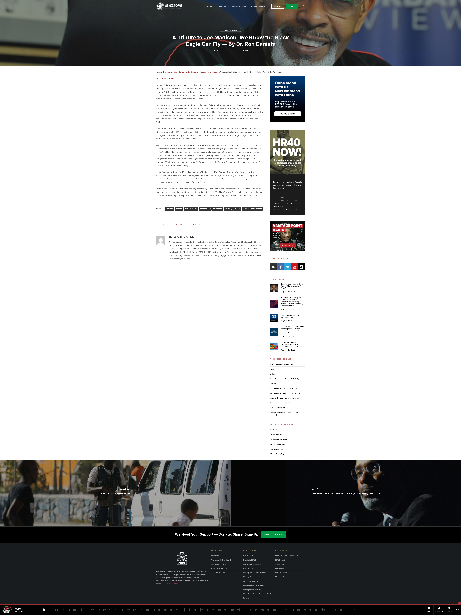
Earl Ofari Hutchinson (278, 444)
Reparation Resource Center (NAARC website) (284, 414)
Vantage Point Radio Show (253, 585)
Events (272, 369)
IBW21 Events (280, 560)
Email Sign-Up (248, 568)
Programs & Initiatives (220, 568)
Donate (276, 194)
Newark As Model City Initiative (282, 403)
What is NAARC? (280, 197)
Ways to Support (274, 535)
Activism (170, 209)
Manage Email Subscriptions (254, 573)
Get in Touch (248, 556)
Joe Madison (205, 209)
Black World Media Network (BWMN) (284, 379)
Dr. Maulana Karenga (278, 439)
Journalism (218, 209)
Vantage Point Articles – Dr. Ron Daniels (285, 388)
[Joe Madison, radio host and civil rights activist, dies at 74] (345, 493)
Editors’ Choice (281, 573)
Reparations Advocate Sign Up (285, 209)
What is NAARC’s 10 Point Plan (285, 200)
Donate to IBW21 (249, 560)
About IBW (215, 556)
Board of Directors (218, 564)
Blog (175, 72)
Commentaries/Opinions (188, 72)
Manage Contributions (252, 564)
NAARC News (279, 206)
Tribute (237, 209)
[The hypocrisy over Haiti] (115, 493)
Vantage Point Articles (230, 30)
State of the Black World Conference (284, 398)
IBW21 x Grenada (277, 383)
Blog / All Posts (281, 577)
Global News (280, 564)
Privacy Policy (248, 598)
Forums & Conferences (283, 203)
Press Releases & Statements (281, 364)
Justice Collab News (277, 408)
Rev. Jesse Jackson (277, 449)
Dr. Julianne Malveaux (278, 434)
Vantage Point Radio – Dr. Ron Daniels (285, 393)
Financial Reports (218, 573)
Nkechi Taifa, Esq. (277, 454)
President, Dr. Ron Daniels (221, 560)
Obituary (228, 209)
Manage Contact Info (251, 577)
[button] (44, 610)
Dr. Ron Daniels (220, 51)
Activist (179, 209)
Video (272, 374)
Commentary (280, 568)
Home (169, 72)
